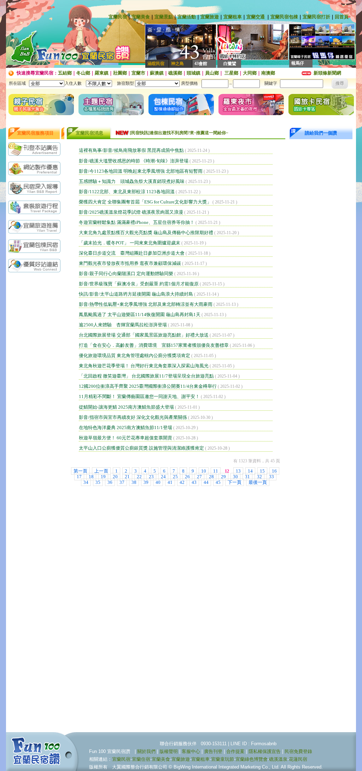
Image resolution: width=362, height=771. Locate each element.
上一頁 (101, 471)
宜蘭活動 (186, 16)
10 (203, 471)
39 (146, 482)
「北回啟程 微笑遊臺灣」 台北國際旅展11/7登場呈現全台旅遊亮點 (146, 376)
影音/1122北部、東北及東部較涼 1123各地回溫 (127, 191)
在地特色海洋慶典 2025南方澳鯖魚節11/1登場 (125, 427)
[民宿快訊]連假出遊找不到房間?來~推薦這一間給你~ (179, 132)
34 (85, 482)
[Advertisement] (36, 387)
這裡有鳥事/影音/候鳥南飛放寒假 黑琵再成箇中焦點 (131, 150)
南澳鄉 (268, 73)
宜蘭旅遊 (209, 16)
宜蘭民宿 (118, 16)
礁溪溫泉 (278, 759)
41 (170, 482)
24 (163, 476)
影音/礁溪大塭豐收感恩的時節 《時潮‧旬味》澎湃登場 (133, 161)
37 (121, 482)
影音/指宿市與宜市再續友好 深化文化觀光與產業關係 (133, 417)
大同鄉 (250, 73)
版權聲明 (168, 751)
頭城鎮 (193, 73)
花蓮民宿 (298, 759)
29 (223, 476)
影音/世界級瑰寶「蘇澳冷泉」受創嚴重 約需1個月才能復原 (139, 283)
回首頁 (342, 16)
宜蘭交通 (255, 16)
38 (134, 482)
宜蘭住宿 (141, 759)
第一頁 (80, 471)
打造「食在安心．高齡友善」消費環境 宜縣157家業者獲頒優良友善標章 (154, 345)
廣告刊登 (213, 751)
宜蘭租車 (232, 16)
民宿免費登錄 (298, 751)
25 (175, 476)
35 (97, 482)
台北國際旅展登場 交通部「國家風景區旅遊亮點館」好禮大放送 (144, 335)
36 (109, 482)
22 (139, 476)
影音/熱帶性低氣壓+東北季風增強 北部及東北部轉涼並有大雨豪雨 (145, 304)
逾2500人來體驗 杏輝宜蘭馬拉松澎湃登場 (123, 324)
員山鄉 (212, 73)
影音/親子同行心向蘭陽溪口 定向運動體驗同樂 (126, 273)
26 (187, 476)
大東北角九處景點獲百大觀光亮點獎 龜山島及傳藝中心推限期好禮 (146, 232)
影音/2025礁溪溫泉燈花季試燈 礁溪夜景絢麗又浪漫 (131, 212)
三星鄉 (230, 73)
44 (206, 482)
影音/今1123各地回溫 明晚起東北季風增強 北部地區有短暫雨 (141, 171)
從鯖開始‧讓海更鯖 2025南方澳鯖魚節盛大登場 (126, 407)
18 (91, 476)
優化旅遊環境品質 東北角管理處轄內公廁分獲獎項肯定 (134, 355)
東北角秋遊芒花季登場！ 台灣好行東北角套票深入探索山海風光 (144, 365)
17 (79, 476)
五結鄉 (65, 73)
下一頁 (234, 482)
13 (238, 471)
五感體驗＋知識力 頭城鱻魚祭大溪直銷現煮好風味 (132, 181)
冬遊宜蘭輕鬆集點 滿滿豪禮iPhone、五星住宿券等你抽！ (136, 222)
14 (250, 471)
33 (271, 476)
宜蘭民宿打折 (316, 16)
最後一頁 (258, 482)
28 (211, 476)
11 (215, 471)
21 (127, 476)
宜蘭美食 (141, 16)
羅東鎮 (102, 73)
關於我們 (146, 751)
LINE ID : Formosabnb (253, 743)
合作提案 (235, 751)
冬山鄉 (83, 73)
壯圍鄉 (120, 73)
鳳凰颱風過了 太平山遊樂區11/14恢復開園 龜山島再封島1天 (139, 314)
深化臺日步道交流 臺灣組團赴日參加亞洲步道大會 (132, 253)
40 (158, 482)
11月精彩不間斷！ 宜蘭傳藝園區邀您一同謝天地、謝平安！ (139, 396)
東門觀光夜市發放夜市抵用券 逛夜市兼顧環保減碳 (130, 263)
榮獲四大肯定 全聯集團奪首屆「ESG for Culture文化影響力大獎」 (145, 201)
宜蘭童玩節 (222, 759)
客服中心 (191, 751)
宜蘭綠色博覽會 (251, 759)
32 (259, 476)
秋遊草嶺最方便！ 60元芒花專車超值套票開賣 (125, 437)
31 (247, 476)
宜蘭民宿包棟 (284, 16)
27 (199, 476)
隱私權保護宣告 (265, 751)
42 (182, 482)
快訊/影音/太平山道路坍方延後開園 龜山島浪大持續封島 (136, 294)
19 (103, 476)
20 (115, 476)
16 (274, 471)
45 (218, 482)
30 (235, 476)
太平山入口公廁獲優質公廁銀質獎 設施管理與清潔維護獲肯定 (141, 448)
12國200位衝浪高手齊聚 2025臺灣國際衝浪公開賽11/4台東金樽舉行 (148, 386)
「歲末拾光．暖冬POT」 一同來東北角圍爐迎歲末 (129, 242)
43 (194, 482)
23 (151, 476)
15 (262, 471)
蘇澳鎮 (157, 73)
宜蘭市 (138, 73)
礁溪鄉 (175, 73)
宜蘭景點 (163, 16)
